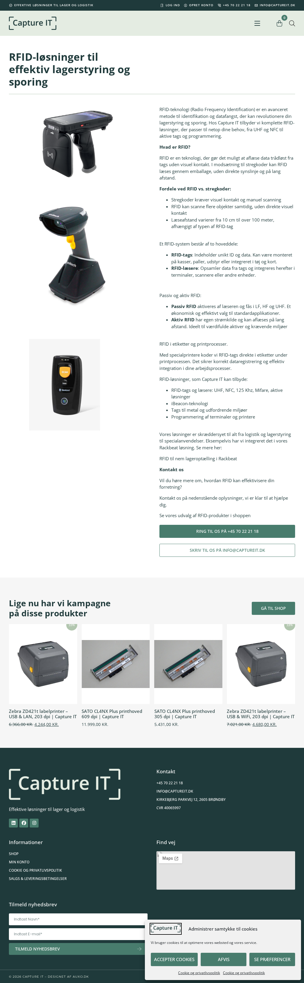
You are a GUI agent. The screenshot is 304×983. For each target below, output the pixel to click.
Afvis (223, 959)
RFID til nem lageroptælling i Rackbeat (198, 458)
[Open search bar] (292, 23)
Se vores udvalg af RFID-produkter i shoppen (205, 515)
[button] (257, 23)
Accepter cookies (174, 959)
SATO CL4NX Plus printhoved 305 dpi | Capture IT (184, 713)
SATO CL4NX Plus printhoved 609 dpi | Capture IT (112, 713)
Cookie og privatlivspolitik (199, 972)
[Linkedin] (13, 823)
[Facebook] (23, 823)
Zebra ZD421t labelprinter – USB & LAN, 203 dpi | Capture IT (43, 713)
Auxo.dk (81, 977)
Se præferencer (272, 959)
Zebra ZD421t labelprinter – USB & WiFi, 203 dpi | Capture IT (260, 713)
